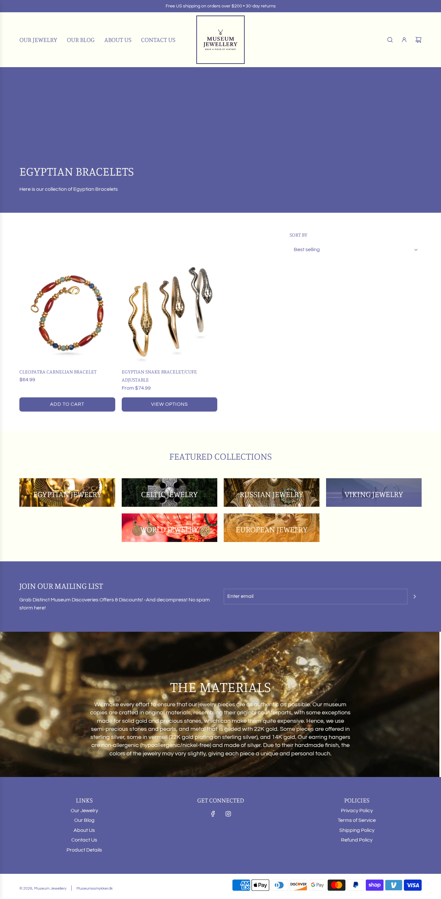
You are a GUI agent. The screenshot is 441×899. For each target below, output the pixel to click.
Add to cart (67, 404)
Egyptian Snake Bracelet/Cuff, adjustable (159, 375)
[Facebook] (213, 814)
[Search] (390, 40)
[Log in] (404, 40)
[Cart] (418, 40)
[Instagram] (228, 814)
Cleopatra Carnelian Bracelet (58, 371)
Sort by (298, 234)
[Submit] (414, 596)
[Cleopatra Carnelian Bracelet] (67, 315)
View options (169, 404)
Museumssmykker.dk (95, 888)
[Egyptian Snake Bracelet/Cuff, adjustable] (170, 315)
